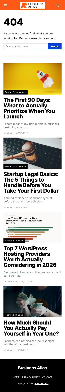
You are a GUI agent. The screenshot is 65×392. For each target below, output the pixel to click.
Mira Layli (8, 133)
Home (16, 377)
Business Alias (42, 383)
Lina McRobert (10, 281)
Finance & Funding (14, 314)
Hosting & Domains (14, 240)
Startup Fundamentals (15, 92)
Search (55, 46)
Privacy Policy (30, 377)
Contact (47, 377)
